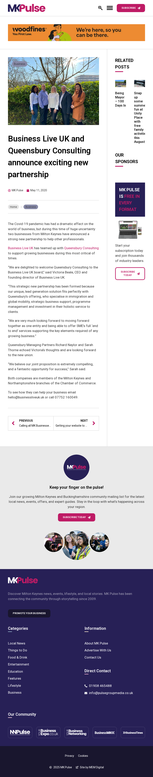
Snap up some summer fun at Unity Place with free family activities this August (141, 117)
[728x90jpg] (76, 32)
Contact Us (92, 657)
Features (14, 678)
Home (13, 206)
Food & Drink (17, 657)
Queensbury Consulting (81, 248)
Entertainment (18, 664)
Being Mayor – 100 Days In (120, 99)
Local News (16, 643)
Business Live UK (20, 248)
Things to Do (17, 650)
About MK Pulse (96, 643)
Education (15, 671)
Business (19, 63)
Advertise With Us (97, 650)
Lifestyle (14, 686)
